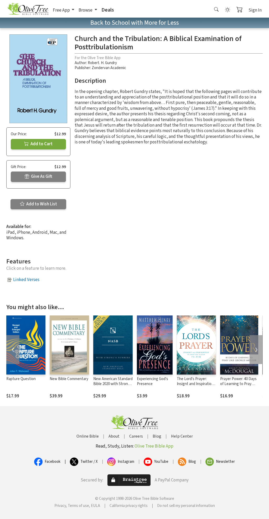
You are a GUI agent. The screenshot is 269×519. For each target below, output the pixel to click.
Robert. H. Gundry (102, 63)
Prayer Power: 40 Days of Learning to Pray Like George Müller (238, 384)
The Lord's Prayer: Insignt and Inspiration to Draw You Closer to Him (195, 386)
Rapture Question (21, 379)
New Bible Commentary (69, 379)
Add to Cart (41, 144)
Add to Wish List (41, 204)
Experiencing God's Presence (152, 381)
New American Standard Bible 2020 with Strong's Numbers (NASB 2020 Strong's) (113, 386)
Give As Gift (41, 176)
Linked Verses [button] (26, 280)
